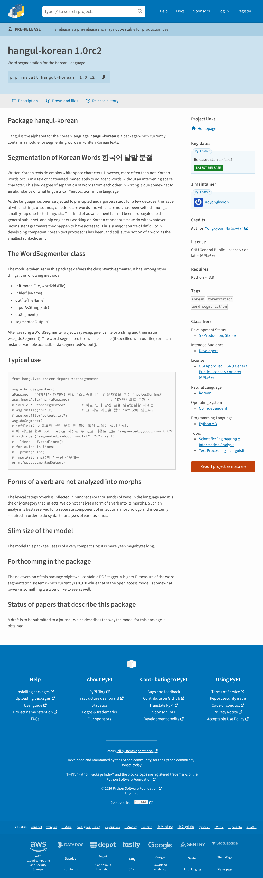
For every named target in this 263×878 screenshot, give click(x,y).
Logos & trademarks (99, 712)
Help (164, 11)
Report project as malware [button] (223, 466)
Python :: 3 (208, 424)
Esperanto (235, 827)
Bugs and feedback (163, 692)
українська (112, 827)
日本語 (67, 827)
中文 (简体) (165, 827)
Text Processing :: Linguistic (222, 450)
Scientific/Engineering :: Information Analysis (219, 441)
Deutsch (146, 827)
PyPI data (201, 151)
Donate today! (131, 765)
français (51, 827)
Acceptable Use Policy (225, 719)
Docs (180, 11)
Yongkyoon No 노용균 (224, 228)
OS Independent (213, 408)
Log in (223, 11)
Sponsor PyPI (163, 712)
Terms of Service (225, 692)
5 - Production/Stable (217, 335)
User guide (33, 705)
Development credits (161, 719)
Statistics (99, 705)
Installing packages (33, 692)
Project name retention (33, 712)
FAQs (35, 719)
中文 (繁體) (186, 827)
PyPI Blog (97, 692)
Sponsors (201, 11)
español (36, 827)
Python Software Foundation (129, 779)
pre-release (87, 29)
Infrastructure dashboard (97, 698)
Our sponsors (99, 719)
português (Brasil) (88, 827)
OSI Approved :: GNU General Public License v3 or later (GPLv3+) (223, 371)
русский (204, 827)
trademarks (179, 774)
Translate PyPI (161, 705)
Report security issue (228, 698)
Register (244, 11)
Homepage (207, 129)
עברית (219, 827)
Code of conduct (226, 705)
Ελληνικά (131, 827)
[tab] (25, 101)
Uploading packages (33, 698)
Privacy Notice (226, 712)
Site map (131, 793)
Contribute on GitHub (161, 698)
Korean (205, 393)
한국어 (252, 827)
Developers (208, 351)
